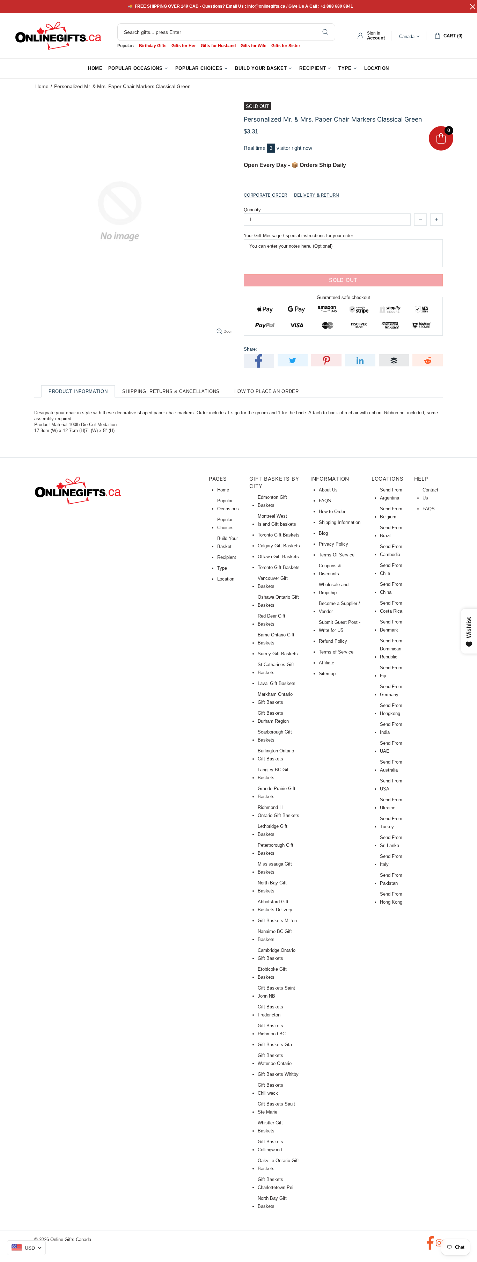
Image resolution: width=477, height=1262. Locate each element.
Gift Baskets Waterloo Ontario (275, 1059)
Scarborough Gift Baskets (275, 736)
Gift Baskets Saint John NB (276, 992)
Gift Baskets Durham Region (273, 717)
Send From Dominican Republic (391, 648)
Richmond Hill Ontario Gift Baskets (278, 811)
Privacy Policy (333, 544)
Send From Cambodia (391, 550)
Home (42, 86)
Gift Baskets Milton (277, 920)
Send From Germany (391, 690)
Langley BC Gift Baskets (274, 773)
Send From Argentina (391, 494)
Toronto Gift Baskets (279, 535)
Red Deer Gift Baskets (271, 620)
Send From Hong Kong (391, 898)
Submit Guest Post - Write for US (339, 626)
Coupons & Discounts (330, 569)
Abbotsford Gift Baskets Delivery (275, 905)
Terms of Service (336, 652)
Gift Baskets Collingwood (270, 1145)
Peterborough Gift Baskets (275, 849)
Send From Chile (391, 569)
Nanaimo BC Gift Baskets (275, 935)
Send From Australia (391, 766)
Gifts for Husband (218, 45)
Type (222, 568)
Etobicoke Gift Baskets (272, 973)
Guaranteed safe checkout (343, 297)
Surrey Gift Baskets (278, 653)
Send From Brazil (391, 531)
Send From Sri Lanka (391, 841)
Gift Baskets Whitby (278, 1074)
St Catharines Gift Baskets (276, 668)
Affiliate (326, 662)
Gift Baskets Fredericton (270, 1010)
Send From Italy (391, 860)
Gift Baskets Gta (275, 1044)
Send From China (391, 588)
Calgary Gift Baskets (279, 545)
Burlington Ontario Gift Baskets (276, 754)
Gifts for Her (183, 45)
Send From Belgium (391, 512)
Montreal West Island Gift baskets (277, 520)
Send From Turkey (391, 822)
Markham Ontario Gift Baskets (275, 698)
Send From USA (391, 785)
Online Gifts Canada (58, 35)
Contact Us (430, 494)
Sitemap (327, 673)
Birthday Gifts (153, 45)
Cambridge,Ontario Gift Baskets (276, 954)
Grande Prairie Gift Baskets (276, 792)
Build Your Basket (227, 542)
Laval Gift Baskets (276, 683)
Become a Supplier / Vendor (339, 607)
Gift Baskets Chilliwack (270, 1089)
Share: (250, 349)
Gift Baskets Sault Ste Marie (276, 1108)
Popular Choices (225, 523)
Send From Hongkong (391, 709)
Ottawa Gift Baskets (278, 556)
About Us (328, 490)
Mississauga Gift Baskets (275, 868)
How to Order (332, 511)
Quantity (252, 209)
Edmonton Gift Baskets (272, 501)
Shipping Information (339, 522)
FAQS (325, 500)
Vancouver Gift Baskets (273, 582)
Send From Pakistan (391, 879)
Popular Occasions (228, 504)
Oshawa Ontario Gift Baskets (278, 601)
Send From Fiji (391, 671)
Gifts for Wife (253, 45)
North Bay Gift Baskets (272, 886)
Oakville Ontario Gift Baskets (278, 1164)
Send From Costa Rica (391, 607)
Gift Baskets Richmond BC (272, 1029)
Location (225, 579)
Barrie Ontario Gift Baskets (276, 638)
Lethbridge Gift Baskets (272, 830)
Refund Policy (333, 641)
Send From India (391, 728)
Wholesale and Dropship (333, 588)
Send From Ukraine (391, 803)
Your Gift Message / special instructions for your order (298, 235)
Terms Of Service (336, 554)
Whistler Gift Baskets (270, 1126)
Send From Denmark (391, 626)
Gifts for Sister (285, 45)
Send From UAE (391, 747)
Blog (323, 533)
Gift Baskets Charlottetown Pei (275, 1183)
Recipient (226, 557)
